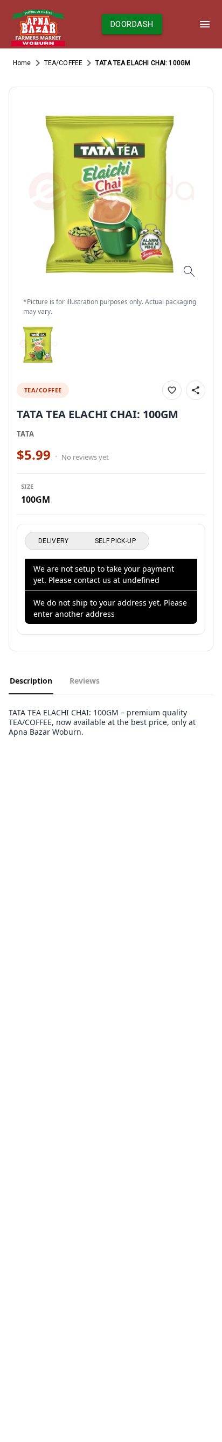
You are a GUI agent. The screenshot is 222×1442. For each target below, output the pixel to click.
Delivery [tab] (53, 541)
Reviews (85, 681)
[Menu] (205, 24)
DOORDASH (131, 24)
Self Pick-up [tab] (115, 541)
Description (31, 681)
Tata (25, 434)
